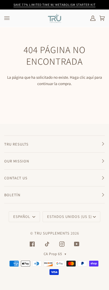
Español (22, 216)
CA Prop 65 (55, 253)
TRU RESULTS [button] (16, 144)
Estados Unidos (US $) (69, 216)
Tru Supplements (52, 233)
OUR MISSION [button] (16, 160)
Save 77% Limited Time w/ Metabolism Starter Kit (54, 5)
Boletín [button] (12, 194)
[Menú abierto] (12, 18)
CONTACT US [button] (16, 177)
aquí (90, 77)
